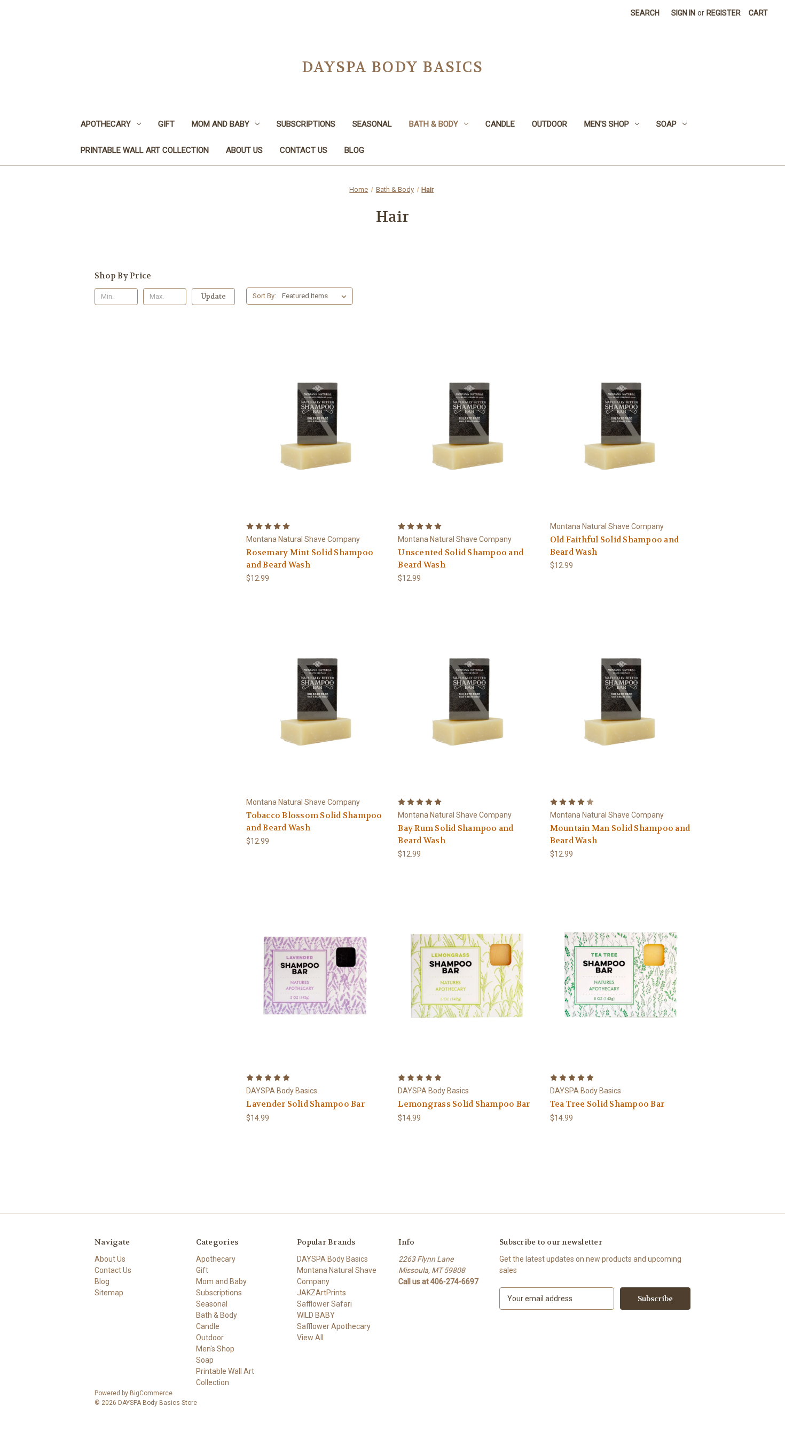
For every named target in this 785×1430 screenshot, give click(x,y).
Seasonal (372, 124)
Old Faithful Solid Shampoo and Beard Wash (614, 545)
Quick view (315, 403)
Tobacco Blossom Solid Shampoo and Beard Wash (314, 821)
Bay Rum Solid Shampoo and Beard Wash (455, 834)
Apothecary (106, 124)
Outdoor (549, 124)
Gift (166, 124)
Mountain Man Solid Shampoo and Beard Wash (620, 834)
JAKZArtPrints (321, 1292)
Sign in (683, 13)
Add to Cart (316, 442)
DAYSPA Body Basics (332, 1259)
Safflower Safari (324, 1304)
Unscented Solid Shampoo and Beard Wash (460, 558)
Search (645, 13)
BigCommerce (151, 1393)
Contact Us (303, 150)
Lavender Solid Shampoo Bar (305, 1104)
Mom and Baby (220, 124)
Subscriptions (306, 124)
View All (310, 1337)
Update (213, 296)
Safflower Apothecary (334, 1326)
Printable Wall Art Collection (145, 150)
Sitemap (109, 1292)
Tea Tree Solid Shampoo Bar (607, 1104)
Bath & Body (433, 124)
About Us (244, 150)
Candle (500, 124)
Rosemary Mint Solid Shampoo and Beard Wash (309, 558)
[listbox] (316, 296)
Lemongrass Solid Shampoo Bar (464, 1104)
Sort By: (264, 296)
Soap (666, 124)
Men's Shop (606, 124)
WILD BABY (316, 1315)
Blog (354, 150)
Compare (313, 423)
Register (723, 13)
